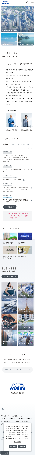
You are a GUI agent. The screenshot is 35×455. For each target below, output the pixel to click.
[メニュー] (32, 2)
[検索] (27, 2)
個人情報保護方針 (6, 421)
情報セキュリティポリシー (25, 418)
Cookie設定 (5, 453)
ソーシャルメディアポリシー (21, 421)
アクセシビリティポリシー (8, 418)
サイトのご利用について (15, 416)
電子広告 (3, 416)
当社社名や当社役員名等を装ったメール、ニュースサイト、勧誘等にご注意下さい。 (18, 216)
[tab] (6, 144)
